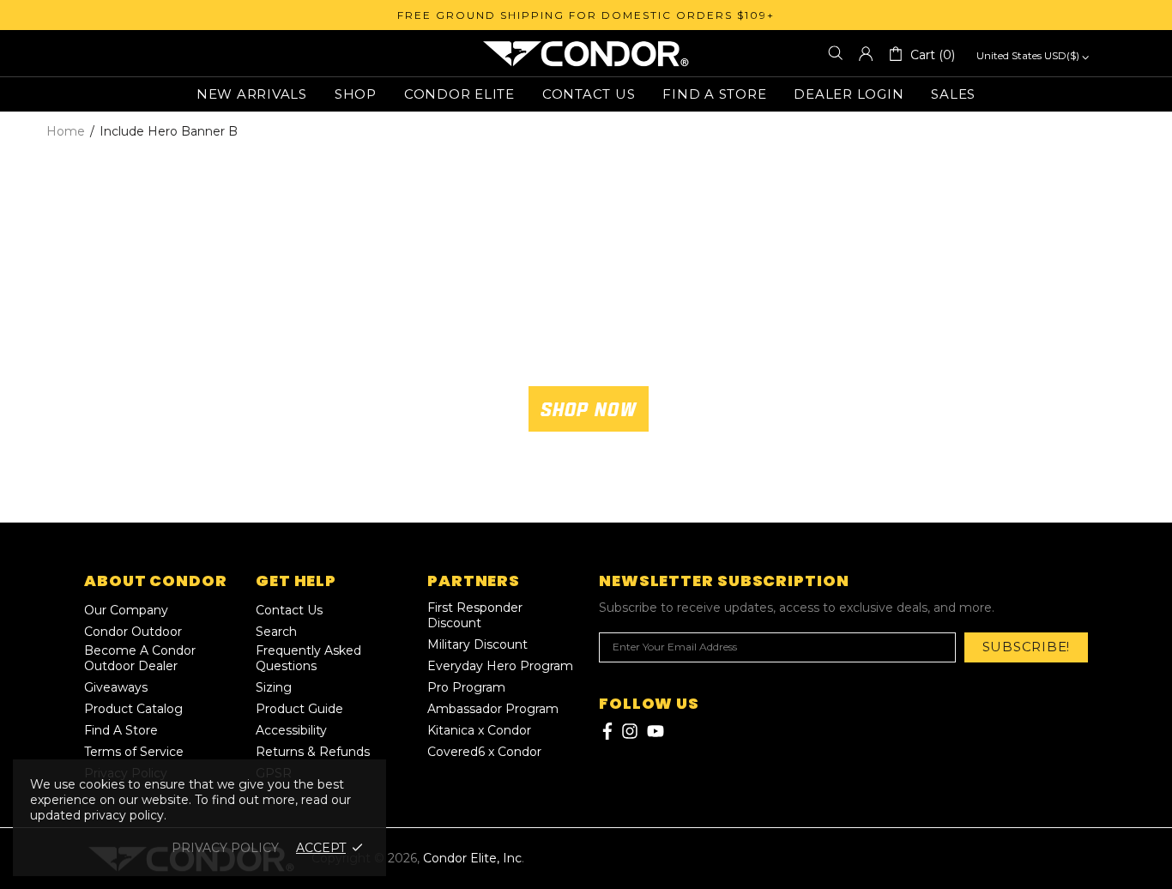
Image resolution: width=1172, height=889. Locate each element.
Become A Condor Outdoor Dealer (140, 658)
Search (276, 631)
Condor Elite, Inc (586, 53)
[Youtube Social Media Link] (655, 731)
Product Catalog (133, 709)
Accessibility (291, 730)
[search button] (835, 54)
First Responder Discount (475, 615)
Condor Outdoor (133, 631)
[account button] (865, 53)
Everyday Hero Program (500, 666)
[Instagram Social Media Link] (629, 731)
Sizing (274, 687)
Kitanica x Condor (479, 730)
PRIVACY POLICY (225, 848)
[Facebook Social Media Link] (606, 731)
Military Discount (477, 644)
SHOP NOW (589, 409)
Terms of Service (134, 751)
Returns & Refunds (313, 751)
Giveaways (116, 687)
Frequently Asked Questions (308, 658)
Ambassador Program (493, 709)
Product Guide (299, 709)
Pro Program (466, 687)
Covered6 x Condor (484, 751)
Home (65, 131)
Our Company (126, 610)
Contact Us (289, 610)
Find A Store (121, 730)
